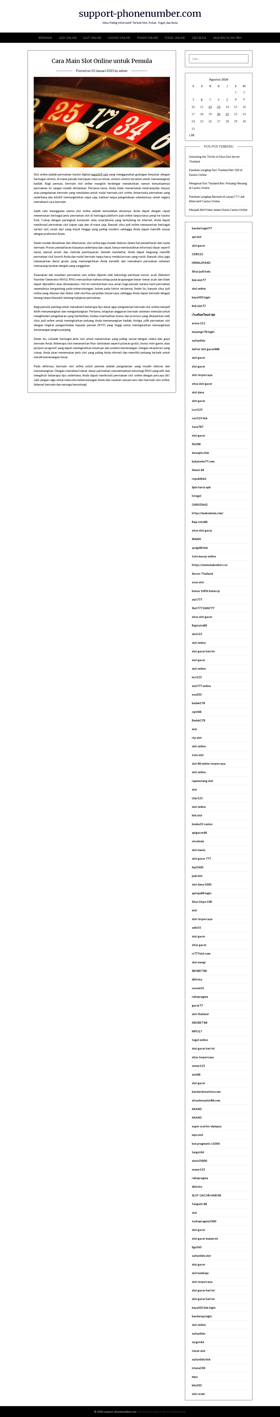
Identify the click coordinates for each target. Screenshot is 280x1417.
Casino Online (119, 37)
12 (210, 106)
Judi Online (68, 37)
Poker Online (147, 37)
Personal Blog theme (174, 1411)
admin (123, 71)
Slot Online (92, 37)
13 (218, 106)
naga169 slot (99, 174)
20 (218, 114)
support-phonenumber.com (140, 13)
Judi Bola (199, 37)
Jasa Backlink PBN (227, 37)
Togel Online (175, 37)
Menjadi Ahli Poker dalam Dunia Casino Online (218, 209)
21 (227, 114)
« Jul (191, 134)
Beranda (45, 37)
